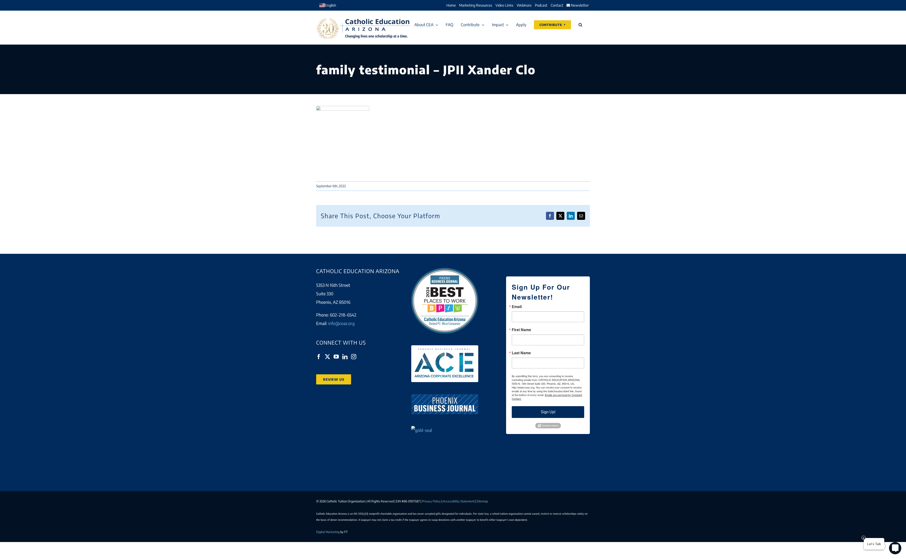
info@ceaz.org (341, 323)
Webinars (524, 5)
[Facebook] (318, 356)
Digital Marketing (328, 532)
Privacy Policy (431, 501)
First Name (521, 330)
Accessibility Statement (459, 501)
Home (451, 5)
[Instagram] (353, 356)
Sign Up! (548, 412)
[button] (580, 25)
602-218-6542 (343, 314)
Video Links (504, 5)
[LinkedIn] (345, 356)
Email (517, 307)
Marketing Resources (475, 5)
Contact (557, 5)
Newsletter (579, 5)
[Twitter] (327, 356)
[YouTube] (336, 356)
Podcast (541, 5)
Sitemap (482, 501)
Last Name (521, 353)
